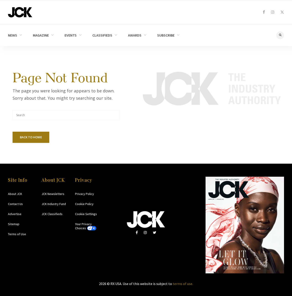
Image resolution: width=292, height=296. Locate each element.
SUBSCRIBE (166, 35)
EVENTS (71, 35)
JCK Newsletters (53, 194)
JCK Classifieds (52, 214)
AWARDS (134, 35)
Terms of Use (17, 234)
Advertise (14, 214)
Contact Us (15, 204)
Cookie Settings (86, 214)
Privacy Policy (84, 194)
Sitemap (13, 224)
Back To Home (31, 137)
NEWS (12, 35)
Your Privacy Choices (83, 226)
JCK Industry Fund (54, 204)
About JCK (15, 194)
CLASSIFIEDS (102, 35)
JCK (20, 12)
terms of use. (183, 283)
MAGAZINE (41, 35)
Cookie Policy (84, 204)
